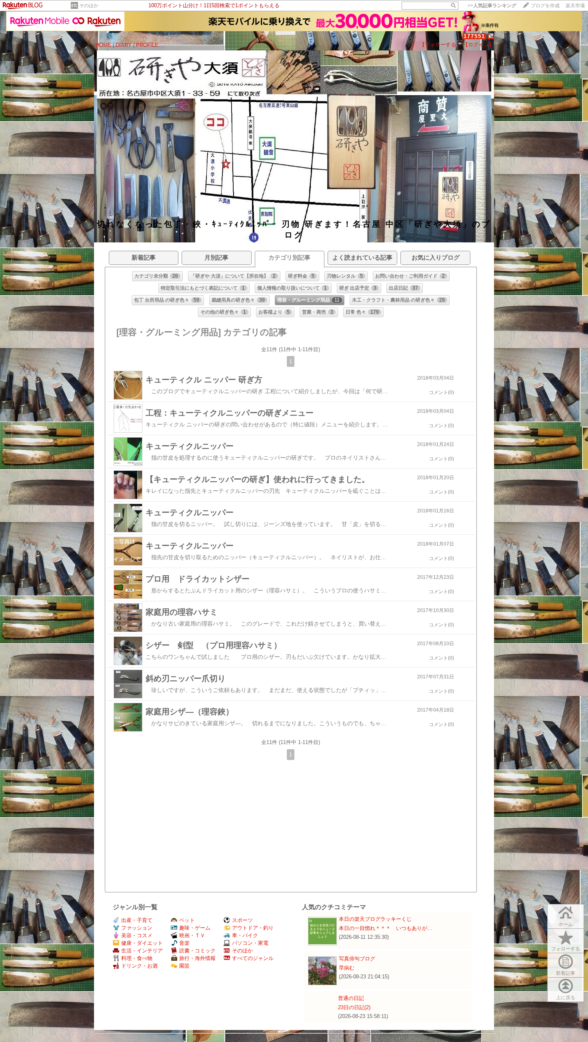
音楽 (184, 943)
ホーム (565, 924)
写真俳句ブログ (357, 959)
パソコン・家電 (250, 943)
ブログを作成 (545, 5)
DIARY (124, 45)
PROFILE (147, 45)
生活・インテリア (142, 951)
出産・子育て (136, 920)
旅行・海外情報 (197, 958)
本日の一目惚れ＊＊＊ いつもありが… (385, 928)
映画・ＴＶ (192, 935)
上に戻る (565, 997)
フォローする (565, 949)
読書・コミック (197, 951)
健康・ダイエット (142, 943)
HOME (103, 45)
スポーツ (242, 920)
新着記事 (565, 973)
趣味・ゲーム (194, 928)
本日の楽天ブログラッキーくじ (375, 919)
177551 (474, 36)
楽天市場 (575, 5)
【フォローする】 (440, 45)
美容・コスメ (136, 935)
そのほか (88, 5)
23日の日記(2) (354, 1007)
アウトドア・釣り (253, 928)
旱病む (346, 968)
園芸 (184, 966)
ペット (187, 920)
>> (492, 5)
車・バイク (245, 935)
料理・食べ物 (136, 958)
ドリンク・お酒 (139, 966)
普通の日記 (351, 998)
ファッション (136, 928)
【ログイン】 (478, 45)
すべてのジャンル (253, 958)
